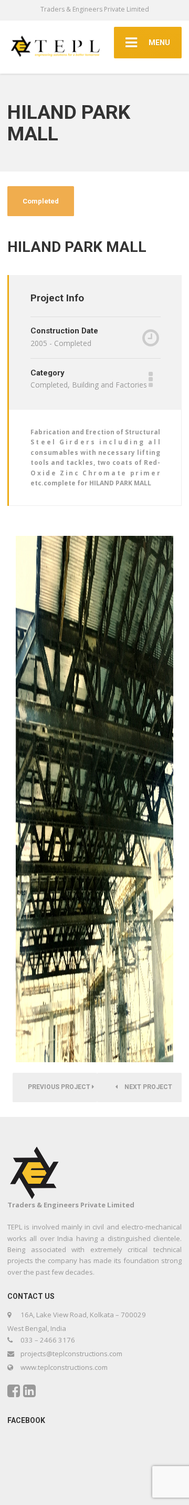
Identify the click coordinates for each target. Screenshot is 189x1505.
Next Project (147, 1087)
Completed (41, 201)
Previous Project (60, 1087)
